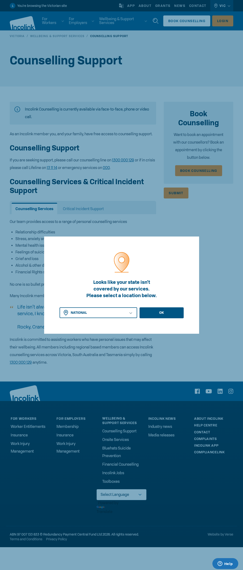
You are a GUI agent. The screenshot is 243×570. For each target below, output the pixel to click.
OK (161, 312)
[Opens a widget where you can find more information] (225, 564)
